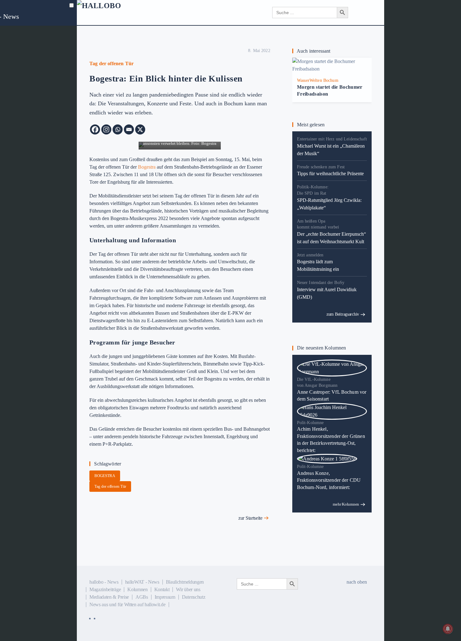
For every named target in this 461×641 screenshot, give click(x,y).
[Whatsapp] (118, 129)
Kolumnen (137, 589)
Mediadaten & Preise (109, 597)
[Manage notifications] (448, 629)
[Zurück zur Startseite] (114, 12)
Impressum (165, 597)
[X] (140, 129)
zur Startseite (250, 518)
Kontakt (162, 589)
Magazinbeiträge (105, 589)
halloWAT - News (142, 582)
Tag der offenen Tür (110, 486)
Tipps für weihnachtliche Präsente (330, 173)
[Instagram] (106, 129)
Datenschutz (193, 597)
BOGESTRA (104, 475)
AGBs (141, 597)
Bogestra (147, 167)
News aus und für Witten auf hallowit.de (127, 604)
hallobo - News (104, 582)
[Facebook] (95, 129)
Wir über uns (188, 589)
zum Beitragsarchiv (342, 314)
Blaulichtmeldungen (185, 582)
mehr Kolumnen (346, 504)
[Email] (129, 129)
